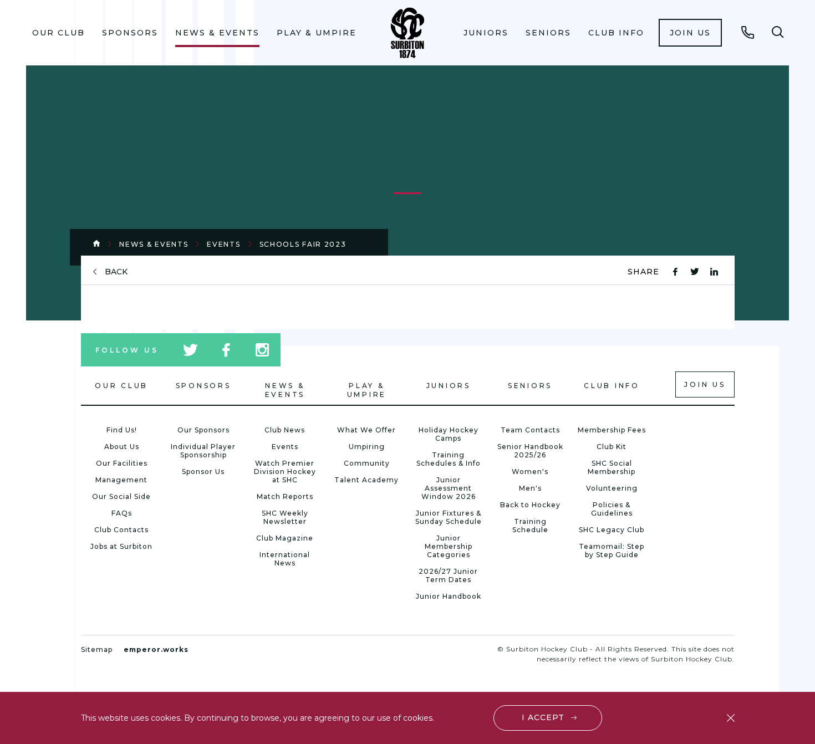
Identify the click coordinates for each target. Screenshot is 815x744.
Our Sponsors (203, 430)
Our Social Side (121, 496)
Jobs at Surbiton (121, 546)
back (116, 272)
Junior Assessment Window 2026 (448, 488)
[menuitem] (59, 32)
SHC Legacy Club (611, 530)
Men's (530, 488)
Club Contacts (121, 530)
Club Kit (611, 446)
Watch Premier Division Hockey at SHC (285, 471)
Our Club (58, 33)
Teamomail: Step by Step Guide (611, 550)
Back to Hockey (530, 505)
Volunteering (612, 488)
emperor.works (156, 649)
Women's (530, 471)
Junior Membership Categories (448, 546)
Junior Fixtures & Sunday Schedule (448, 517)
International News (284, 559)
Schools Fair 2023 (303, 244)
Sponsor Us (203, 471)
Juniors (485, 33)
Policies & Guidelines (612, 509)
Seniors (548, 33)
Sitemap (97, 649)
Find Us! (121, 430)
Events (223, 244)
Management (121, 480)
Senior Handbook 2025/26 (530, 450)
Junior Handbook (448, 596)
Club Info (616, 33)
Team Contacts (530, 430)
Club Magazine (284, 538)
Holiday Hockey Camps (448, 434)
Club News (284, 430)
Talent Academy (366, 480)
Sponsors (130, 33)
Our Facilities (121, 463)
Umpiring (367, 446)
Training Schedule (530, 525)
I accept (543, 717)
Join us (690, 33)
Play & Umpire (316, 33)
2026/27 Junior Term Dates (448, 575)
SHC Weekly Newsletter (285, 517)
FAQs (121, 513)
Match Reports (285, 496)
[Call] (748, 32)
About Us (121, 446)
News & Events (217, 33)
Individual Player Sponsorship (203, 450)
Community (367, 463)
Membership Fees (612, 430)
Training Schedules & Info (448, 459)
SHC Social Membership (611, 467)
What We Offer (366, 430)
